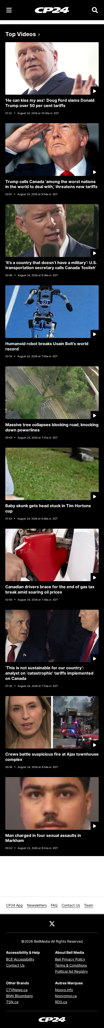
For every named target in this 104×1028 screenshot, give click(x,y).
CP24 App (14, 905)
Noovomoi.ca (66, 996)
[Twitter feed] (52, 923)
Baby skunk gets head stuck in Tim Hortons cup (48, 508)
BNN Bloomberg (19, 996)
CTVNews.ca (17, 990)
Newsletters (37, 905)
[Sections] (9, 10)
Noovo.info (64, 990)
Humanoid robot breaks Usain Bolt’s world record (46, 346)
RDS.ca (61, 1002)
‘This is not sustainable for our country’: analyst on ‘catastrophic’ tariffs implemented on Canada (49, 673)
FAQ (54, 905)
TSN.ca (12, 1002)
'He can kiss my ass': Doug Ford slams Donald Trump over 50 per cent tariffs (49, 103)
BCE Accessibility (20, 959)
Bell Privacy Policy (70, 959)
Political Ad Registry (71, 971)
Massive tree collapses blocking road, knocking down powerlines (51, 427)
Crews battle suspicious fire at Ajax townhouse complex (52, 757)
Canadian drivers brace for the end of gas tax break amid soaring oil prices (49, 589)
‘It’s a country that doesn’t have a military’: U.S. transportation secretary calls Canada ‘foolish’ (51, 265)
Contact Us (71, 905)
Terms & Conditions (71, 965)
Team (88, 905)
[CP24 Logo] (52, 10)
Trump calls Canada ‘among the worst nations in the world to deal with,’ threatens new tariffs (51, 184)
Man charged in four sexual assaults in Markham (43, 838)
